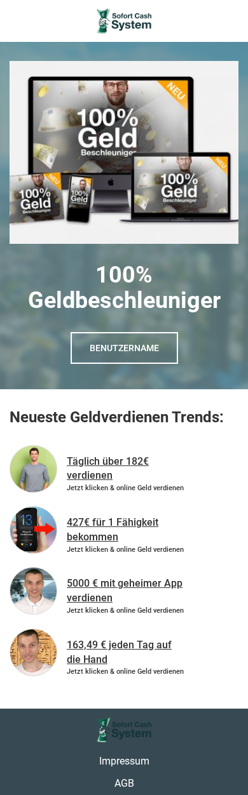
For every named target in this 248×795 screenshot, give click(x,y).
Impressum (124, 761)
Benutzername (124, 348)
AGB (124, 783)
